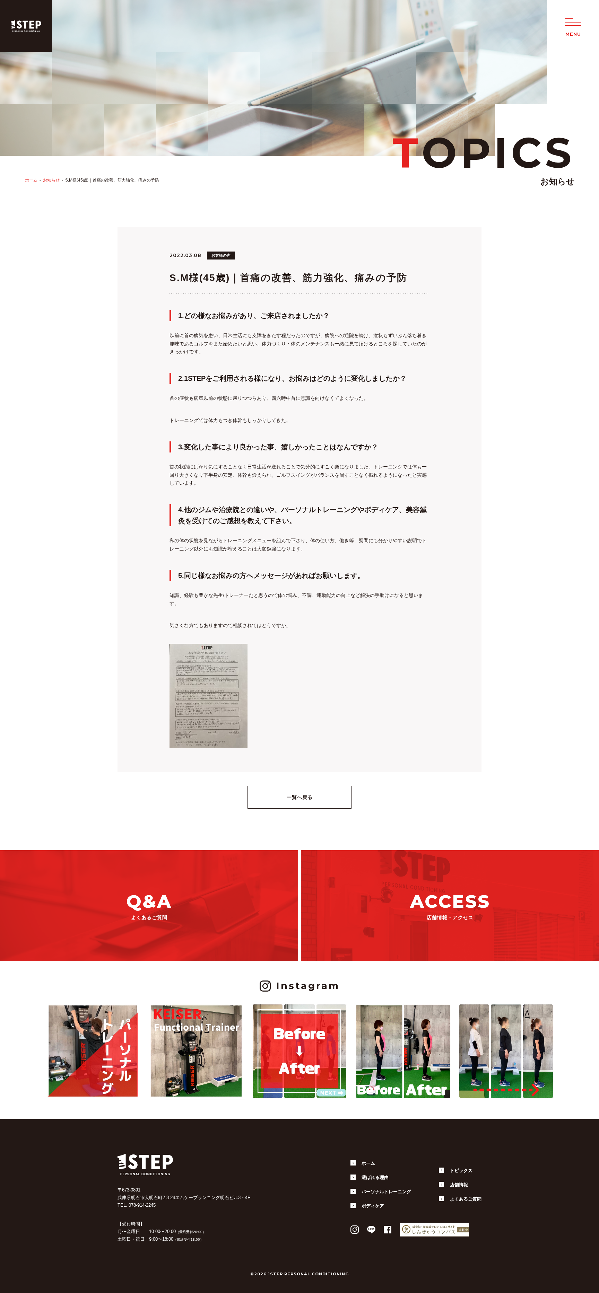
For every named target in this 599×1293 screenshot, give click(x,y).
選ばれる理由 (375, 1177)
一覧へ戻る (300, 797)
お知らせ (51, 180)
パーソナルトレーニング (386, 1191)
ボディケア (373, 1205)
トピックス (461, 1170)
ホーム (31, 180)
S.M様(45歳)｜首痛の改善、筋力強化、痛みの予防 (112, 180)
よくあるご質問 (465, 1199)
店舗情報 (459, 1184)
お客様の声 (221, 255)
